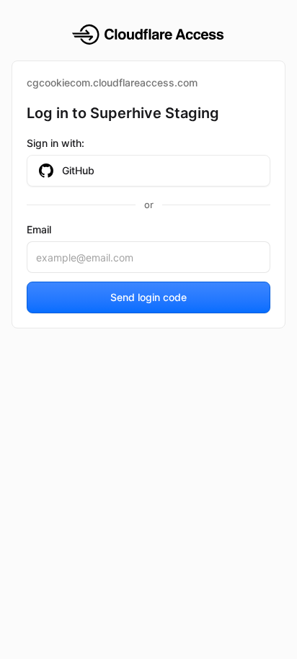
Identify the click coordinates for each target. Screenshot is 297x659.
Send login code (148, 297)
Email (39, 229)
